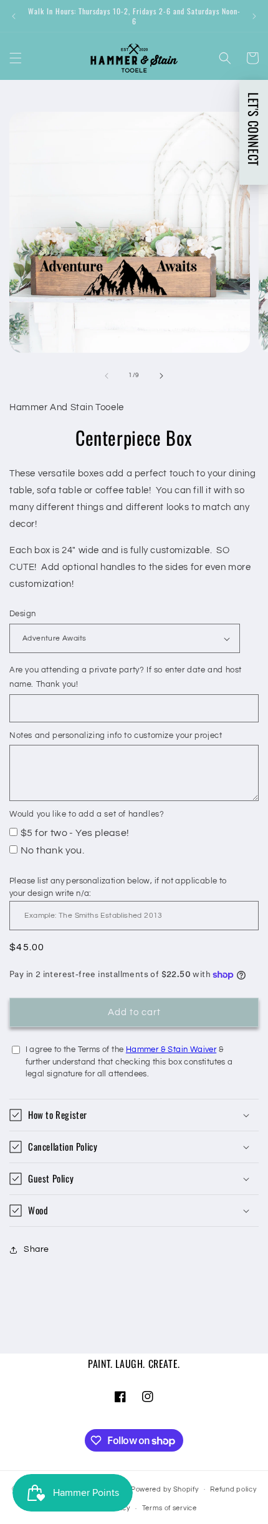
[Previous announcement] (13, 16)
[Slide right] (161, 376)
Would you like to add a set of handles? (86, 814)
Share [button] (36, 1249)
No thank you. (52, 850)
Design (22, 613)
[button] (15, 58)
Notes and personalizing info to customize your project (115, 735)
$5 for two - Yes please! (75, 833)
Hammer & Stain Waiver (171, 1049)
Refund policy (233, 1489)
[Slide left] (106, 376)
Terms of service (169, 1508)
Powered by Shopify (165, 1488)
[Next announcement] (254, 16)
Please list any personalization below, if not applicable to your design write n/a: (118, 887)
